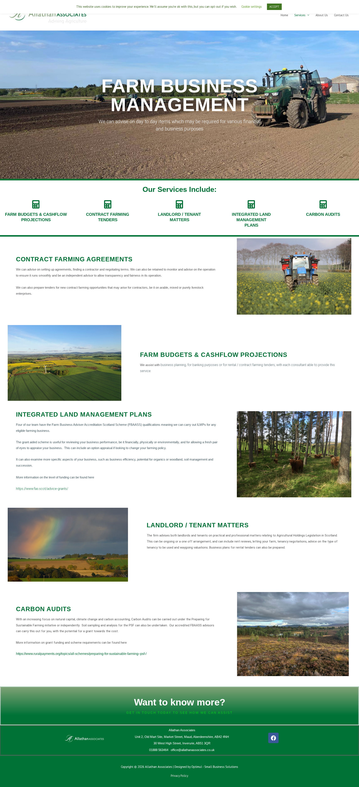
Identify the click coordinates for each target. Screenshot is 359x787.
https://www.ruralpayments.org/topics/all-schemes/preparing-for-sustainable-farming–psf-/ (81, 653)
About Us (322, 15)
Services (299, 15)
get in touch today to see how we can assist (179, 712)
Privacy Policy (179, 776)
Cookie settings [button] (251, 7)
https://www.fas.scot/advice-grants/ (42, 489)
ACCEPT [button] (274, 7)
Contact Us (341, 15)
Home (284, 15)
